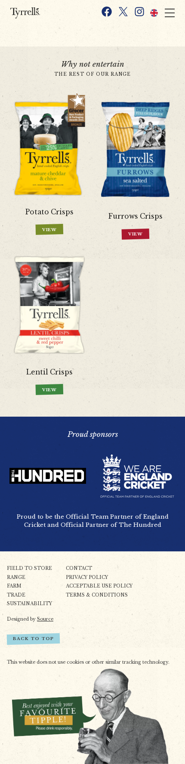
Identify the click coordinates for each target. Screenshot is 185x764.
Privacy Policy (87, 577)
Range (16, 577)
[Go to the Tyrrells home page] (33, 13)
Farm (14, 586)
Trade (16, 595)
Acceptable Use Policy (99, 586)
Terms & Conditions (97, 595)
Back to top (33, 638)
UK (154, 13)
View (49, 229)
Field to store (29, 568)
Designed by (30, 619)
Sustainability (29, 603)
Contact (79, 568)
